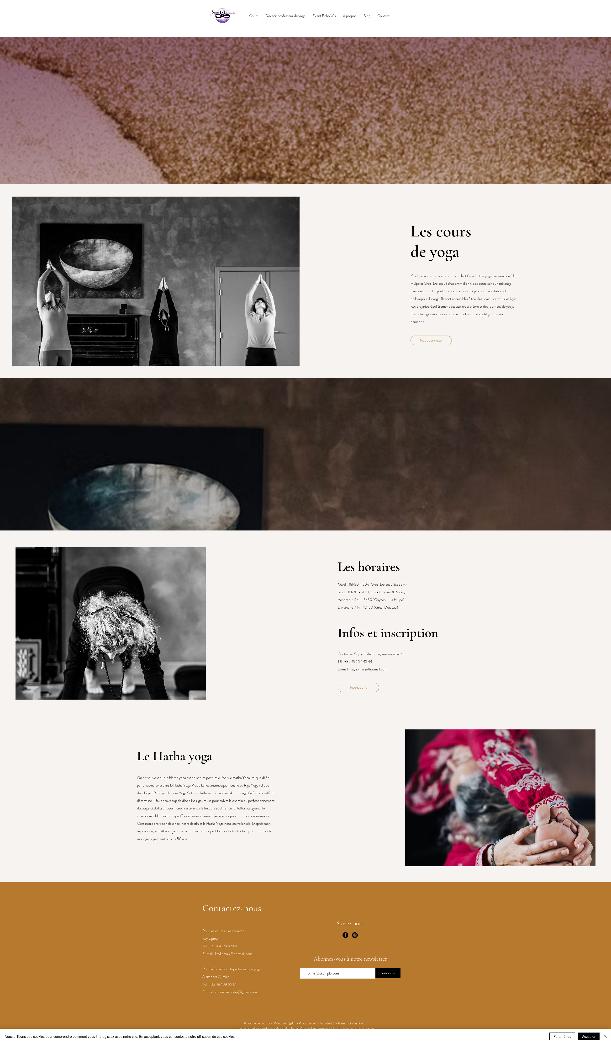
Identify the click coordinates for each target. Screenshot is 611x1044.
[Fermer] (605, 1036)
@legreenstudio (262, 1028)
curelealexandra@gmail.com (236, 992)
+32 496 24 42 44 (358, 661)
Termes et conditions (352, 1023)
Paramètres (562, 1036)
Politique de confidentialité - (318, 1023)
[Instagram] (355, 935)
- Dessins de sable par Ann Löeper (351, 1028)
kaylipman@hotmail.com (368, 669)
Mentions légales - (286, 1023)
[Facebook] (345, 935)
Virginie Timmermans (314, 1028)
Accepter (588, 1036)
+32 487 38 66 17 (222, 984)
